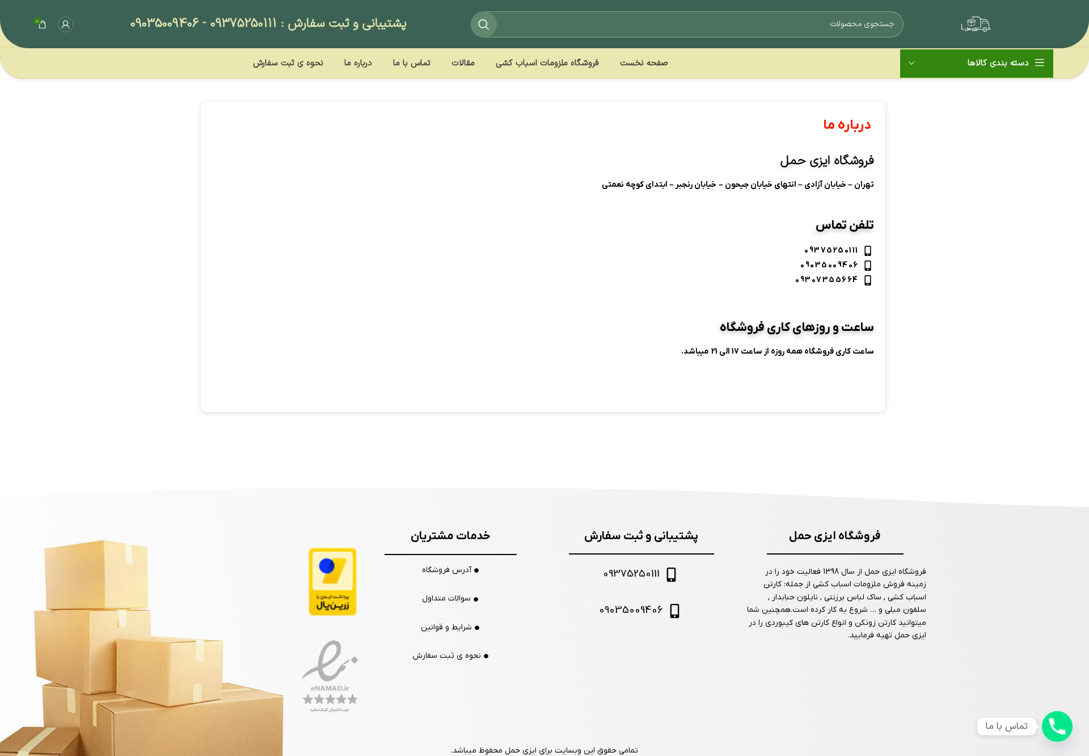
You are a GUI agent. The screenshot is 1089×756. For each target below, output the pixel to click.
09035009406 (164, 23)
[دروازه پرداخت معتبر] (333, 581)
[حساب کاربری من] (65, 24)
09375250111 (243, 23)
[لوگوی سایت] (1004, 24)
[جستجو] (484, 24)
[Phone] (1057, 726)
